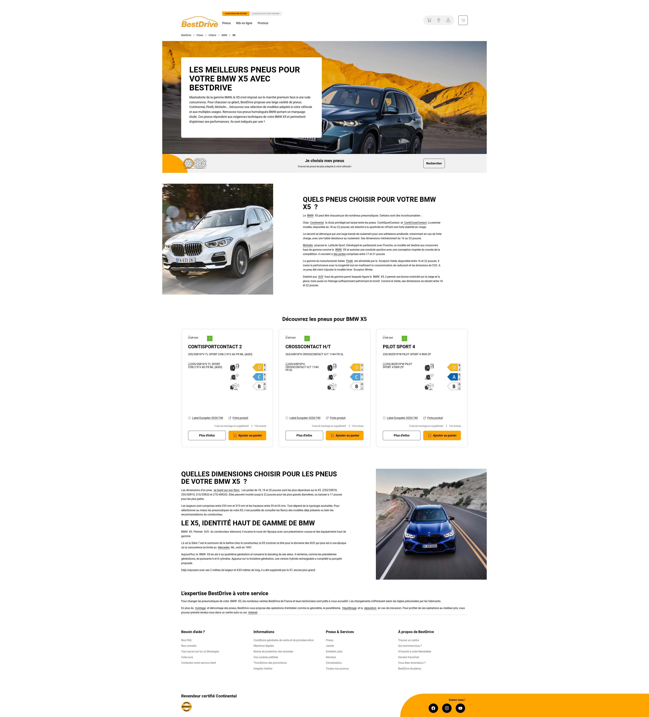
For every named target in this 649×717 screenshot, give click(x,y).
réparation (370, 608)
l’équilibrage (349, 608)
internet (252, 612)
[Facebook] (433, 708)
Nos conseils (188, 645)
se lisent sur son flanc (226, 490)
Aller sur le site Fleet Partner (265, 14)
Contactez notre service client (198, 662)
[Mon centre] (438, 20)
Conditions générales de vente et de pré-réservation (284, 640)
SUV (320, 276)
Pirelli (349, 261)
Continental (317, 222)
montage (200, 608)
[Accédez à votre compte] (448, 20)
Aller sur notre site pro (236, 14)
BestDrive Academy (409, 668)
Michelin (308, 245)
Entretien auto (334, 651)
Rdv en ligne (244, 23)
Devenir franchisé (408, 657)
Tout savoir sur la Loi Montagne (200, 651)
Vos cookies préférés (266, 657)
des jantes (339, 254)
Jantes (330, 645)
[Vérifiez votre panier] (428, 20)
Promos (263, 23)
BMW (310, 215)
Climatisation (334, 662)
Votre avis (187, 657)
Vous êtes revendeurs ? (412, 662)
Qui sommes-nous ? (410, 645)
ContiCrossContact (415, 222)
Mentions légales (264, 645)
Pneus (226, 23)
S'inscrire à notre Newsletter (414, 651)
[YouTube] (460, 708)
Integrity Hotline (263, 668)
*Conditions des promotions (270, 662)
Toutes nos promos (337, 668)
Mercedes (224, 547)
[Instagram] (447, 708)
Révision (331, 657)
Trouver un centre (408, 640)
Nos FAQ (186, 640)
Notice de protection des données (273, 651)
